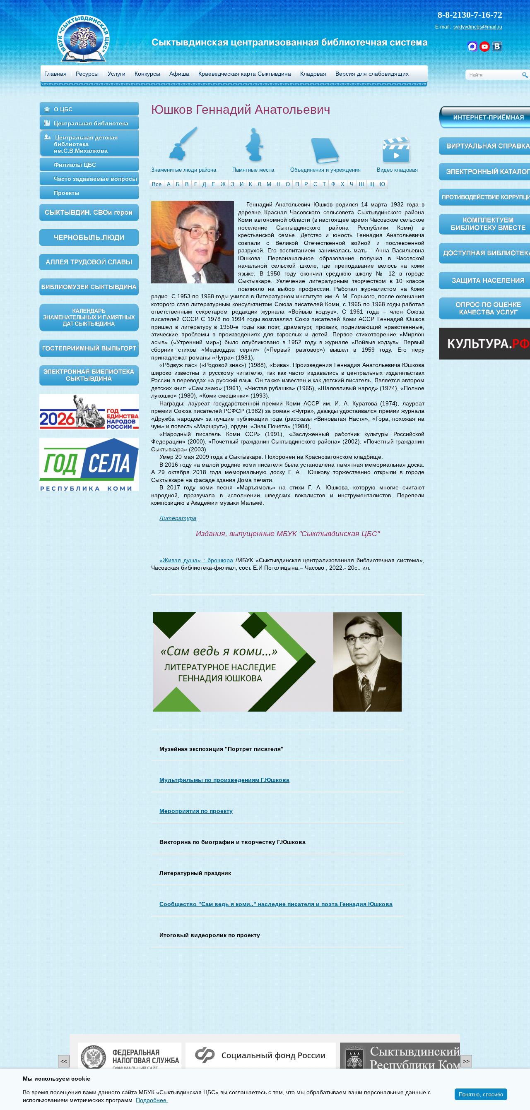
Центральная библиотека (91, 123)
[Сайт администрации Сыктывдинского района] (420, 1058)
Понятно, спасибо (481, 1094)
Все (156, 184)
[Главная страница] (94, 50)
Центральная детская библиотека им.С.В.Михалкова (86, 144)
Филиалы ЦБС (75, 164)
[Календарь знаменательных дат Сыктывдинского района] (89, 317)
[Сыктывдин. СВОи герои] (89, 212)
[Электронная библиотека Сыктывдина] (89, 375)
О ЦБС (63, 109)
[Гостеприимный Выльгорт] (89, 347)
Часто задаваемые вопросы (95, 178)
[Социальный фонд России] (261, 1055)
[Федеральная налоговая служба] (129, 1058)
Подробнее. (152, 1100)
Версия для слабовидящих (372, 73)
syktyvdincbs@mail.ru (477, 27)
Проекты (67, 192)
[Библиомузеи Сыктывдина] (89, 286)
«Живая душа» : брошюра (196, 560)
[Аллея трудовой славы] (89, 261)
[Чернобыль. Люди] (89, 237)
